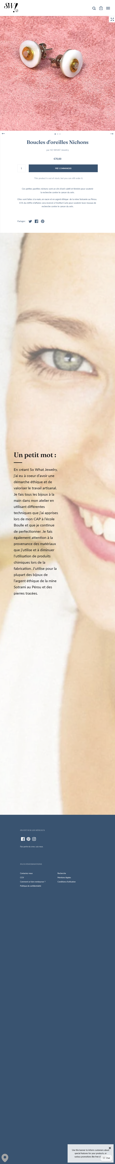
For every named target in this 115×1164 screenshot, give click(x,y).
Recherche (62, 873)
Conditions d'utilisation (67, 882)
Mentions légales (64, 877)
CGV (22, 877)
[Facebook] (23, 839)
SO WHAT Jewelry (59, 150)
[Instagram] (34, 839)
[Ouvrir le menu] (108, 8)
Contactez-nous (26, 873)
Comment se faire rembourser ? (32, 882)
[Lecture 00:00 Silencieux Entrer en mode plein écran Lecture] (57, 73)
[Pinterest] (28, 839)
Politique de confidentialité (30, 886)
